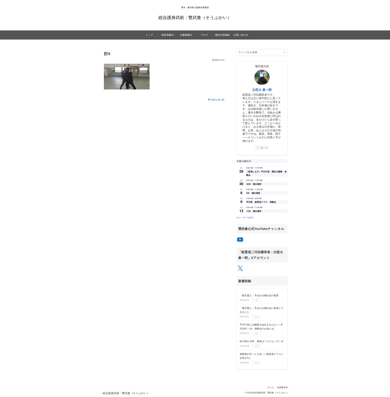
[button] (284, 52)
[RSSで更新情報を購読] (266, 148)
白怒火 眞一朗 (262, 89)
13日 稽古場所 (253, 210)
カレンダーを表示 (245, 217)
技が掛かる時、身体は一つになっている (262, 341)
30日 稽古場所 (253, 183)
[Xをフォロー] (258, 148)
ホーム (271, 387)
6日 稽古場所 (253, 192)
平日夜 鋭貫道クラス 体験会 (261, 201)
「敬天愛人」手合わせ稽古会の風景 (259, 295)
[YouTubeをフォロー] (262, 148)
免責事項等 (282, 387)
